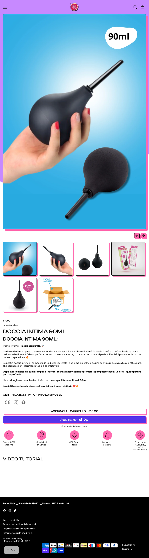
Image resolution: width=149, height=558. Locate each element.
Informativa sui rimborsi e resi (19, 528)
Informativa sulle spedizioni (18, 532)
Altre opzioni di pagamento (74, 426)
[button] (135, 7)
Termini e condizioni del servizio (20, 524)
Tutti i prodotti (11, 519)
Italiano (125, 549)
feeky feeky (16, 538)
